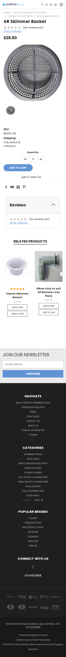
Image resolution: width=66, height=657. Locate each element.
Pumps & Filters (33, 467)
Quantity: (33, 152)
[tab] (33, 205)
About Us (33, 425)
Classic (33, 518)
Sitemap (33, 434)
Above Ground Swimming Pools (33, 402)
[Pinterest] (24, 187)
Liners (33, 411)
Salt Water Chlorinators (33, 477)
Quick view (17, 307)
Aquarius (33, 536)
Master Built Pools (33, 527)
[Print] (18, 187)
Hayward (33, 531)
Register (39, 430)
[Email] (12, 187)
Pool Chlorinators (33, 490)
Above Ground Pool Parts (33, 463)
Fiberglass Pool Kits (33, 407)
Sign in (26, 430)
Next (62, 274)
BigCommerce (39, 635)
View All (33, 545)
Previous (4, 274)
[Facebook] (6, 187)
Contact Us (33, 421)
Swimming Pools (33, 454)
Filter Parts (33, 495)
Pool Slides (33, 416)
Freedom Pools (33, 522)
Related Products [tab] (30, 241)
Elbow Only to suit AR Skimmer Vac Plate (48, 292)
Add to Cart (17, 313)
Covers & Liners (33, 472)
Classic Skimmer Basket (17, 295)
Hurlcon (33, 541)
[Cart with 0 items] (55, 4)
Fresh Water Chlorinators (33, 481)
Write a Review (12, 31)
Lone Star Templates (39, 639)
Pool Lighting (33, 486)
